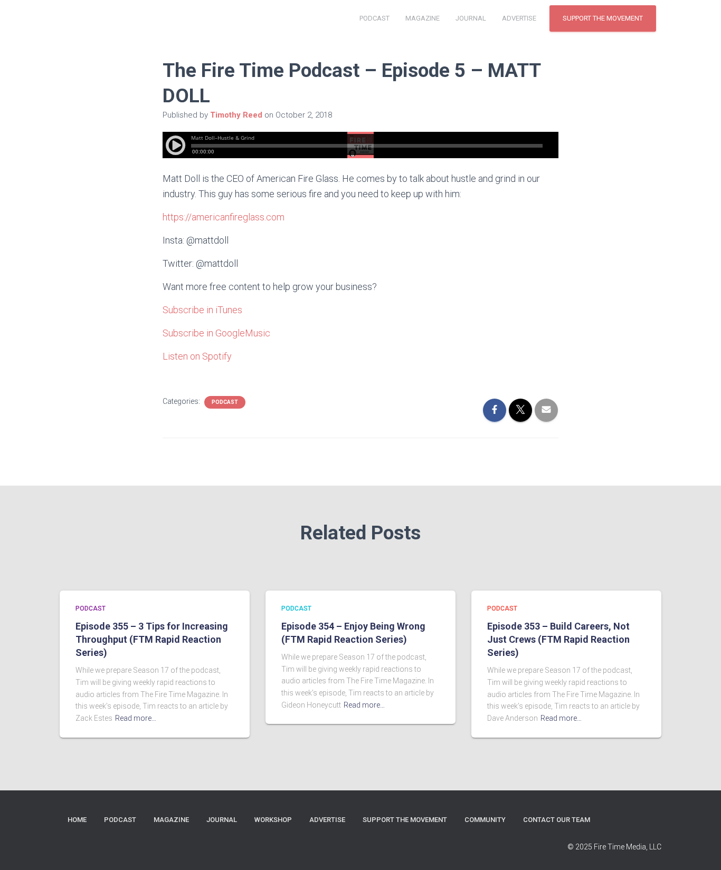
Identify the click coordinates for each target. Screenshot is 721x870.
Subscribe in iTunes (202, 309)
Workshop (273, 820)
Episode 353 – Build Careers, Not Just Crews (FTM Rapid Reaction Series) (558, 639)
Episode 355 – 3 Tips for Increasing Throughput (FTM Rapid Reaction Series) (151, 639)
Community (485, 820)
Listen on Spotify (197, 356)
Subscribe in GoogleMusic (216, 333)
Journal (471, 18)
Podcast (374, 18)
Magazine (422, 18)
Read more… (135, 718)
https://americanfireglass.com (223, 217)
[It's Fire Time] (89, 18)
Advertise (519, 18)
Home (77, 820)
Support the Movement (603, 18)
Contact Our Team (556, 820)
